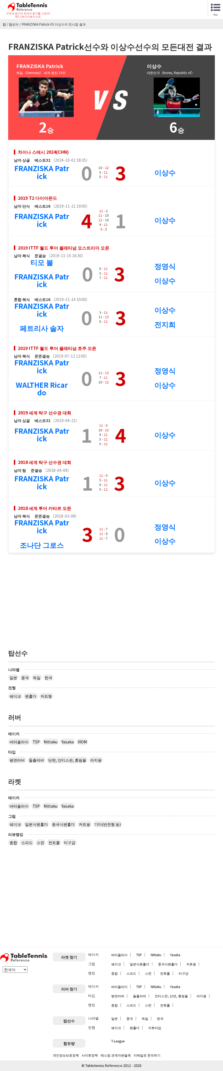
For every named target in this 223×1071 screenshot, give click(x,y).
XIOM (82, 741)
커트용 (84, 824)
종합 (13, 842)
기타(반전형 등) (107, 824)
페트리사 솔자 (42, 328)
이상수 (165, 172)
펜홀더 (30, 696)
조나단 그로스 (42, 545)
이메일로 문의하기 (147, 1055)
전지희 (165, 324)
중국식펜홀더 (63, 824)
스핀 (40, 842)
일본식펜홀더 (36, 824)
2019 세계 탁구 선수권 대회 (44, 412)
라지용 (96, 760)
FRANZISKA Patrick (41, 172)
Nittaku (50, 741)
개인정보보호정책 (66, 1055)
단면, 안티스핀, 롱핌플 (67, 760)
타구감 (69, 842)
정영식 (165, 266)
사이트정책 (90, 1055)
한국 (48, 677)
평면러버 (17, 760)
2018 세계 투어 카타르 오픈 (44, 508)
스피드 (27, 842)
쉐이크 (15, 696)
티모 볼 (41, 262)
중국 (25, 677)
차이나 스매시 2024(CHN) (43, 152)
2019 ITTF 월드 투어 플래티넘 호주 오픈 (57, 348)
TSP (36, 741)
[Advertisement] (111, 598)
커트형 (46, 696)
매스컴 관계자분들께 (116, 1055)
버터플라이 (19, 741)
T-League (118, 1041)
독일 (37, 677)
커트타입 (154, 1027)
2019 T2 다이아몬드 (37, 198)
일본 (13, 677)
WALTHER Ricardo (42, 389)
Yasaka (67, 741)
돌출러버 (36, 760)
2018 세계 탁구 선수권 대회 (44, 462)
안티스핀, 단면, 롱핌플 (171, 995)
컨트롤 (54, 842)
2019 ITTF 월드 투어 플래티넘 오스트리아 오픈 (63, 247)
